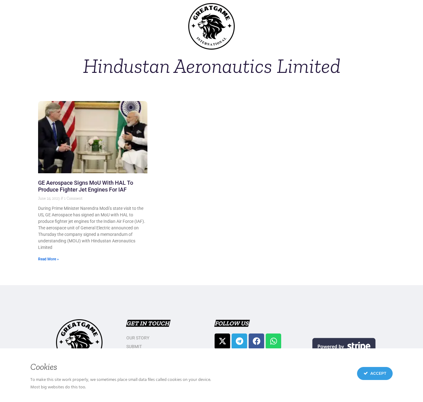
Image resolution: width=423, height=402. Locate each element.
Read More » (48, 259)
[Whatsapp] (273, 341)
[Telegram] (239, 341)
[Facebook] (256, 341)
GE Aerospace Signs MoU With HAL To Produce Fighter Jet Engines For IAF (85, 186)
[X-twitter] (222, 341)
